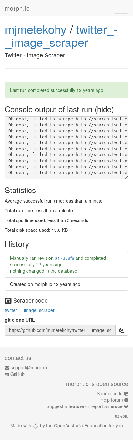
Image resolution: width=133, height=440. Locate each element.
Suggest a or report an (84, 406)
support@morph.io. (30, 367)
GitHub (17, 374)
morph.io (17, 8)
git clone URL (20, 320)
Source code (110, 393)
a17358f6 (64, 258)
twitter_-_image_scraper (61, 35)
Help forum (111, 399)
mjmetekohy (35, 29)
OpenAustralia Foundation (80, 425)
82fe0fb (121, 416)
